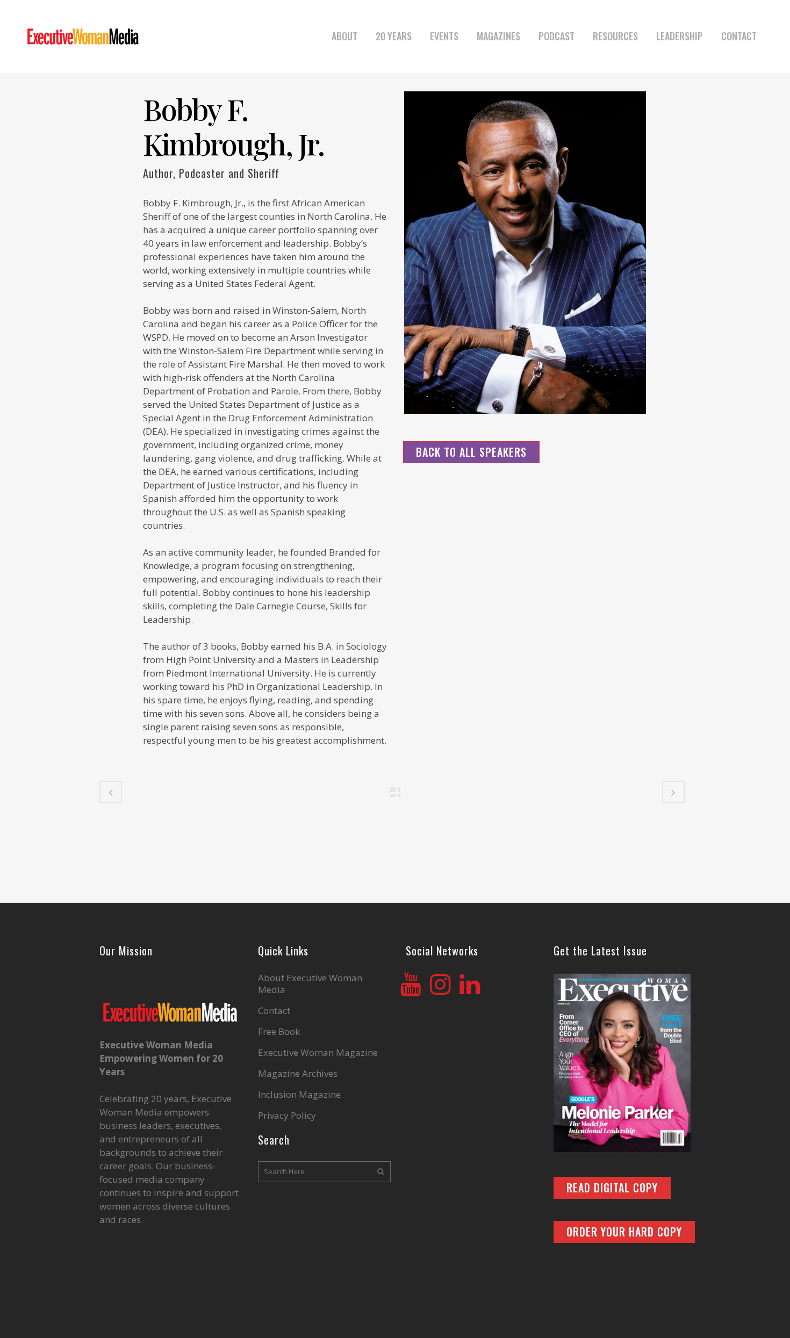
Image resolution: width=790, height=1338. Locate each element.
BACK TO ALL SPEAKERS (471, 452)
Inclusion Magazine (299, 1094)
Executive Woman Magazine (318, 1053)
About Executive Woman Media (310, 984)
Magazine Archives (297, 1074)
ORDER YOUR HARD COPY (624, 1232)
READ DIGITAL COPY (612, 1187)
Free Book (279, 1032)
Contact (274, 1011)
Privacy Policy (287, 1115)
